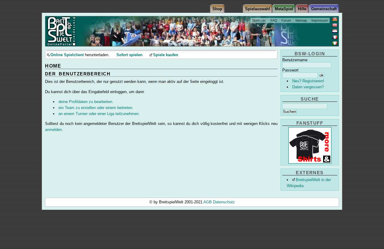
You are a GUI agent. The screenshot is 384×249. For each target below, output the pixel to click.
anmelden (53, 129)
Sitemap (301, 20)
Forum (286, 20)
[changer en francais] (335, 37)
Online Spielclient (67, 55)
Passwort (290, 70)
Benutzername (295, 60)
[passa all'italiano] (335, 43)
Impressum (319, 20)
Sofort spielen (129, 55)
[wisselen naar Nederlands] (335, 31)
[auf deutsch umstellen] (335, 19)
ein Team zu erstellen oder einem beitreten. (96, 107)
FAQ (274, 20)
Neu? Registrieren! (308, 81)
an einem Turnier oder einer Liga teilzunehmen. (99, 113)
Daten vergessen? (308, 87)
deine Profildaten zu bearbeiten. (85, 101)
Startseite (259, 20)
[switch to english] (335, 25)
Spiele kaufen (165, 55)
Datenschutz (224, 202)
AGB (208, 202)
